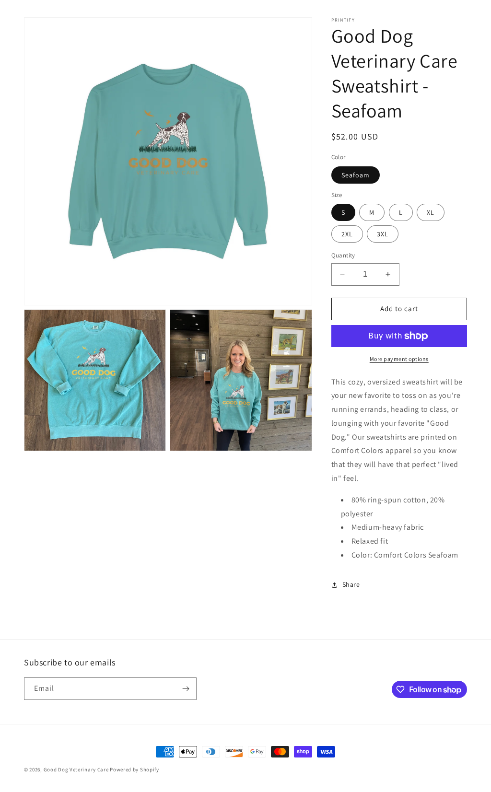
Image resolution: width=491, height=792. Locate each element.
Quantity (343, 255)
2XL (347, 234)
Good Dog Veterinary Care (76, 769)
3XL (382, 234)
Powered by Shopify (134, 769)
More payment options (399, 358)
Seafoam (355, 175)
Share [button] (351, 584)
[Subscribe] (185, 688)
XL (430, 212)
